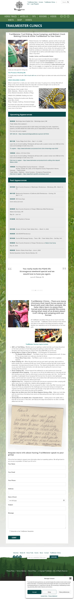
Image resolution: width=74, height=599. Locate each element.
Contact (41, 2)
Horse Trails (11, 16)
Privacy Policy (10, 571)
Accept (34, 592)
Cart (28, 4)
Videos (53, 16)
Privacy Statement (52, 596)
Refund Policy (32, 571)
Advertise (16, 553)
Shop (19, 19)
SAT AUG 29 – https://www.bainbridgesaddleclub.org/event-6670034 (29, 134)
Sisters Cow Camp (50, 243)
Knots (11, 19)
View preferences (64, 592)
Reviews (43, 16)
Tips (34, 16)
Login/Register (35, 4)
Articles (24, 16)
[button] (70, 578)
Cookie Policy (44, 596)
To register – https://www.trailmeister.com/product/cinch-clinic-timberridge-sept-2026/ (34, 148)
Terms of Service (21, 571)
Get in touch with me (30, 75)
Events (29, 19)
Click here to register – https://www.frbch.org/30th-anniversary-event (29, 174)
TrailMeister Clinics (49, 2)
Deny (49, 592)
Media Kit (22, 553)
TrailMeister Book (32, 2)
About (41, 553)
